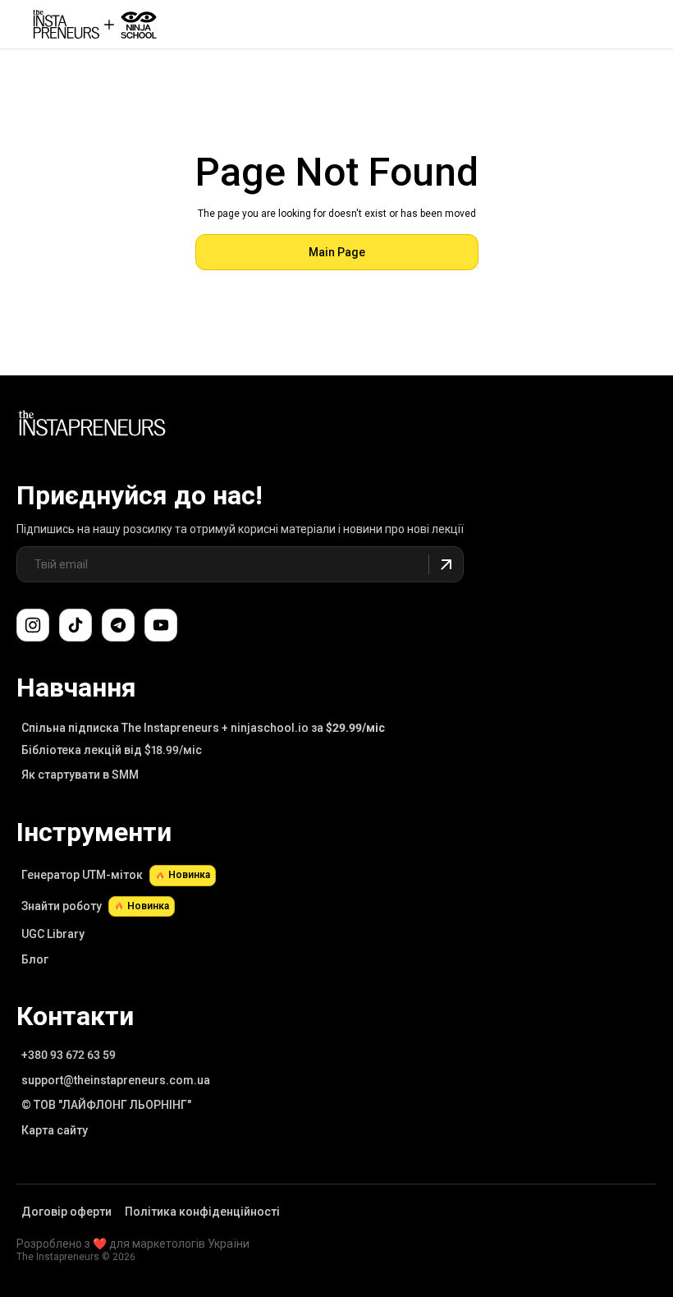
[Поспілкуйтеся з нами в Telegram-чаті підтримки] (118, 625)
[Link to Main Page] (91, 425)
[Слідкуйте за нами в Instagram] (32, 625)
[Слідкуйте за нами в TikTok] (75, 625)
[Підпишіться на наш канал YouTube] (160, 625)
